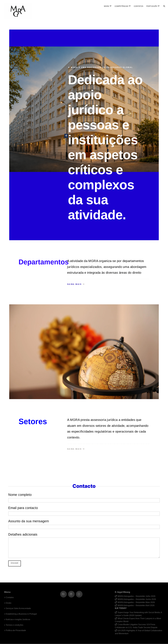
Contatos (10, 597)
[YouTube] (79, 594)
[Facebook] (63, 594)
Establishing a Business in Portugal (21, 614)
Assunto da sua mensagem (28, 521)
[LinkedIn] (71, 594)
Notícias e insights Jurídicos (18, 619)
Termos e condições (14, 625)
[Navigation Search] (162, 8)
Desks (8, 603)
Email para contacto (23, 508)
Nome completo (20, 495)
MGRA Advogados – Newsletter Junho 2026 (137, 599)
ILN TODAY (121, 608)
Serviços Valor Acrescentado (18, 608)
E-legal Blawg (122, 592)
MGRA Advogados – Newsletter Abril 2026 (136, 605)
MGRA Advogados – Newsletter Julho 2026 (136, 596)
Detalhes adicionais (22, 534)
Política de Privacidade (16, 630)
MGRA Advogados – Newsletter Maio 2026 (136, 602)
